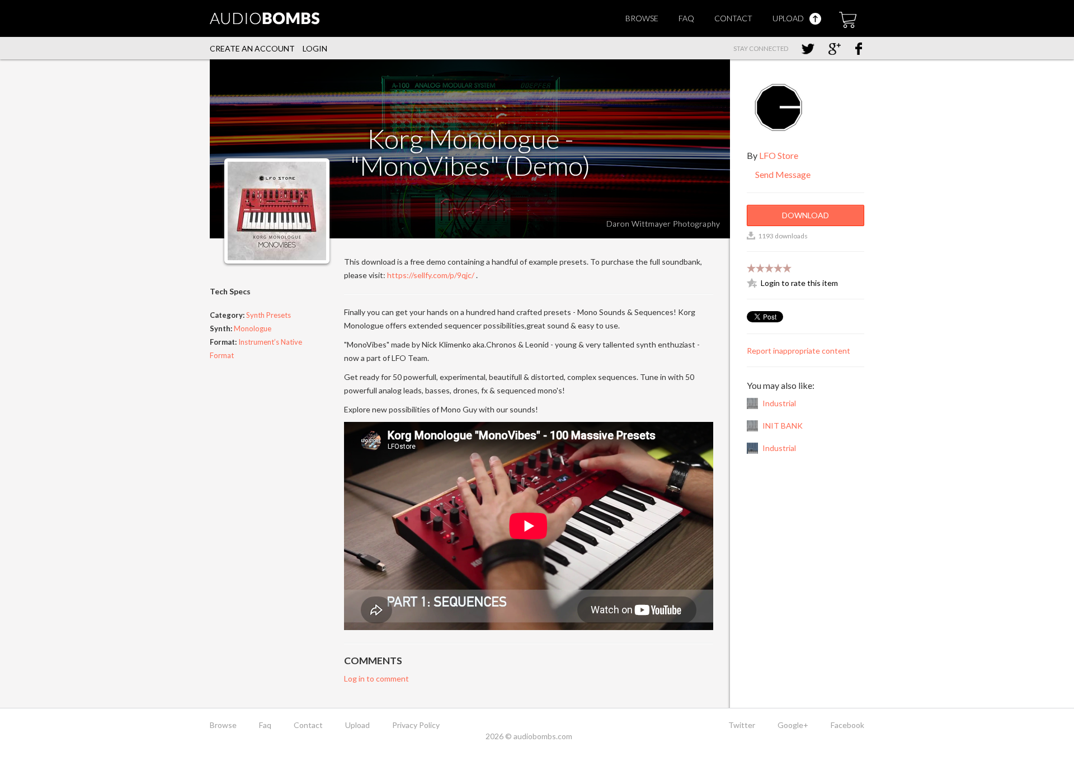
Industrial (779, 403)
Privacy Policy (416, 725)
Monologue (252, 328)
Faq (686, 18)
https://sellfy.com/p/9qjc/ (430, 275)
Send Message (782, 174)
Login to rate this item (799, 283)
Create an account (252, 48)
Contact (733, 18)
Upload (788, 18)
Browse (641, 18)
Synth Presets (268, 315)
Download (805, 215)
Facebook (847, 725)
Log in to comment (376, 678)
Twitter (741, 725)
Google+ (793, 725)
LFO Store (778, 155)
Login (315, 48)
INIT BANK (782, 425)
